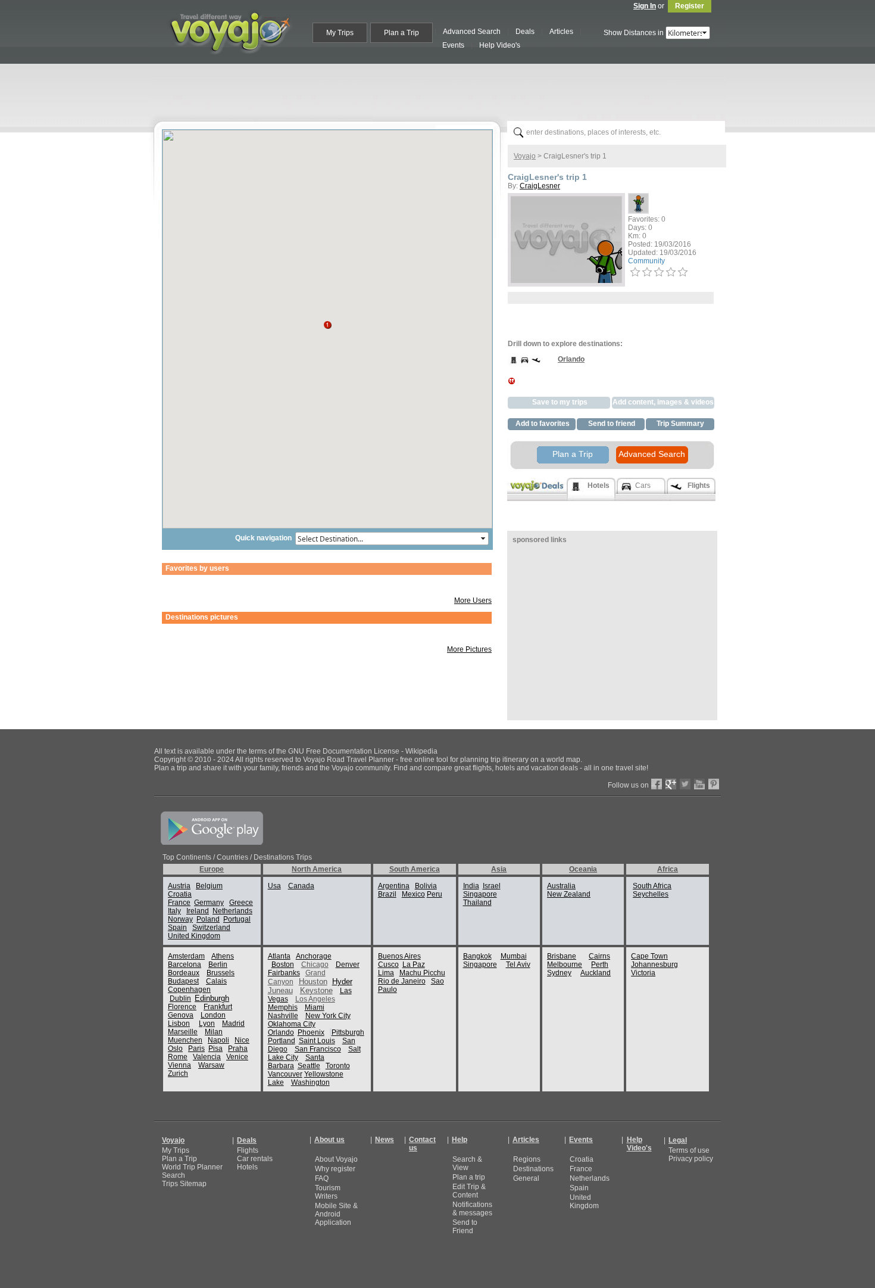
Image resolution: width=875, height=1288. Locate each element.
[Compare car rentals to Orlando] (524, 363)
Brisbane (561, 956)
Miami (314, 1007)
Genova (180, 1015)
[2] (647, 272)
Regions (526, 1159)
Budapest (183, 981)
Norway (180, 919)
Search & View (467, 1163)
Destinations (533, 1169)
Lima (386, 973)
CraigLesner (540, 186)
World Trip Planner (192, 1167)
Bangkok (477, 956)
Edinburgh (212, 998)
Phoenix (311, 1032)
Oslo (175, 1048)
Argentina (394, 886)
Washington (310, 1082)
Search (173, 1175)
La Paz (413, 964)
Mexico (413, 894)
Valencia (207, 1057)
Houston (313, 981)
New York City (328, 1016)
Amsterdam (186, 956)
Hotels (247, 1167)
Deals (247, 1140)
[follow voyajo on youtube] (699, 787)
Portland (281, 1041)
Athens (222, 956)
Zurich (178, 1073)
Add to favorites (542, 423)
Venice (237, 1057)
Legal (677, 1140)
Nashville (283, 1016)
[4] (670, 272)
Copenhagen (189, 989)
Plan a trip (468, 1177)
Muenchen (185, 1040)
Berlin (217, 964)
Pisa (215, 1048)
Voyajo (525, 156)
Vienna (179, 1065)
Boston (282, 964)
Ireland (197, 911)
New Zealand (568, 894)
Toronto (338, 1066)
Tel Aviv (518, 964)
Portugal (237, 919)
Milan (214, 1032)
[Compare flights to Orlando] (536, 363)
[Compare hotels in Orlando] (513, 363)
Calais (216, 981)
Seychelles (650, 894)
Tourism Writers (327, 1192)
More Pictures (469, 649)
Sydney (559, 973)
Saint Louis (317, 1041)
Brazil (387, 894)
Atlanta (279, 956)
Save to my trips (560, 402)
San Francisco (318, 1049)
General (526, 1178)
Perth (599, 964)
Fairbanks (284, 973)
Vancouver (285, 1074)
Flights (247, 1150)
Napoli (218, 1040)
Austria (179, 886)
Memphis (283, 1007)
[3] (659, 272)
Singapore (480, 894)
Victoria (643, 973)
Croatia (180, 894)
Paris (196, 1048)
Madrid (233, 1023)
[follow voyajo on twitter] (685, 787)
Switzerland (211, 927)
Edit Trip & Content (469, 1191)
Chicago (315, 964)
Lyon (207, 1023)
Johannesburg (654, 964)
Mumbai (514, 956)
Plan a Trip (572, 454)
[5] (682, 272)
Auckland (595, 973)
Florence (182, 1007)
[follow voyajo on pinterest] (713, 787)
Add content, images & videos (663, 402)
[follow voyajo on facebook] (656, 787)
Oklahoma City (291, 1024)
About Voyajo (336, 1159)
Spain (177, 927)
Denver (348, 964)
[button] (327, 321)
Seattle (309, 1066)
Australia (561, 886)
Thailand (477, 902)
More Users (473, 600)
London (213, 1015)
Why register (335, 1169)
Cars (643, 485)
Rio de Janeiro (402, 981)
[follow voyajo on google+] (670, 787)
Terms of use (689, 1150)
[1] (635, 272)
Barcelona (184, 964)
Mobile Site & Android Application (336, 1214)
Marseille (183, 1032)
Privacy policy (690, 1159)
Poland (208, 919)
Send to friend (611, 423)
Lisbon (179, 1023)
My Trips (175, 1150)
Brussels (221, 973)
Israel (492, 886)
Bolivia (426, 886)
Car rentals (255, 1159)
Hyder (342, 981)
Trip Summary (680, 423)
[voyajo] (229, 61)
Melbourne (564, 964)
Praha (238, 1048)
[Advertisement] (442, 90)
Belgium (209, 886)
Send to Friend (464, 1226)
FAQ (322, 1178)
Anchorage (314, 956)
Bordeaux (183, 973)
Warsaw (211, 1065)
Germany (209, 902)
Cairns (599, 956)
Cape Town (649, 956)
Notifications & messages (472, 1208)
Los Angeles (315, 999)
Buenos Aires (399, 956)
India (471, 886)
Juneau (280, 990)
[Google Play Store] (212, 842)
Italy (174, 911)
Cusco (388, 964)
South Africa (652, 886)
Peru (434, 894)
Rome (178, 1057)
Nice (242, 1040)
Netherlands (232, 911)
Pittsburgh (348, 1032)
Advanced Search (651, 454)
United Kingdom (194, 936)
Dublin (180, 998)
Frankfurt (218, 1007)
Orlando (281, 1032)
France (179, 902)
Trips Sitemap (184, 1184)
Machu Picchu (422, 973)
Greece (241, 902)
